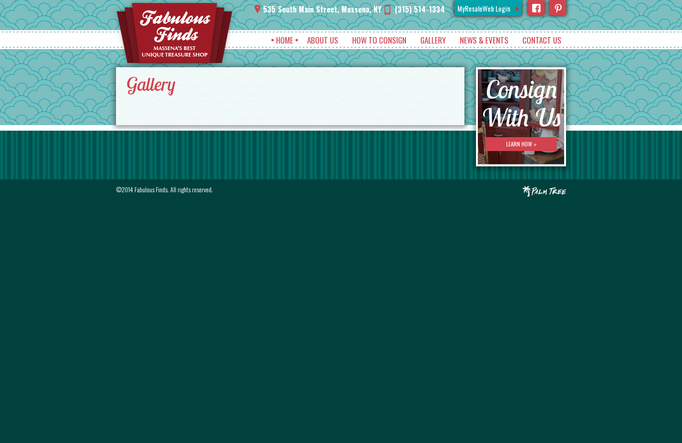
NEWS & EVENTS (484, 40)
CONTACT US (541, 40)
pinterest (557, 7)
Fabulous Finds (151, 189)
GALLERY (433, 40)
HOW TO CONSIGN (379, 40)
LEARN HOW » (521, 144)
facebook (536, 7)
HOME (284, 40)
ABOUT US (322, 40)
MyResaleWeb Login (483, 8)
